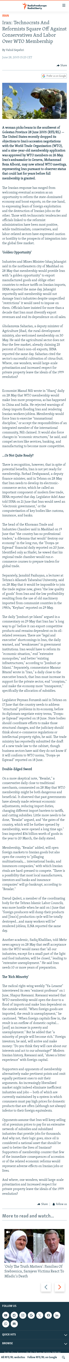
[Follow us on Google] (31, 1315)
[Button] (62, 65)
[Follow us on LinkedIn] (56, 1315)
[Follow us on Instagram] (22, 1315)
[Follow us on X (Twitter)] (39, 1315)
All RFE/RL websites (13, 1357)
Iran (5, 16)
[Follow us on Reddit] (14, 1315)
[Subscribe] (14, 1323)
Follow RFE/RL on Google (42, 1357)
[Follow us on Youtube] (5, 1315)
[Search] (63, 1357)
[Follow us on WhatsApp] (5, 1323)
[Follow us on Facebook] (48, 1315)
